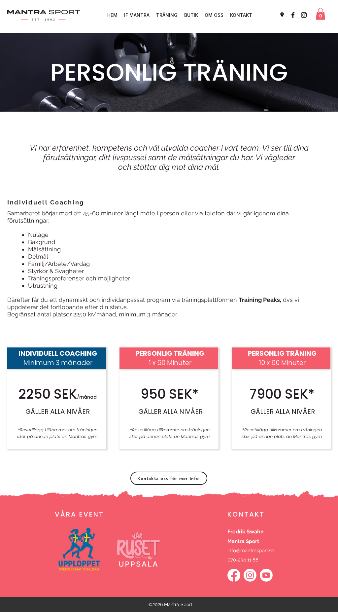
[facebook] (293, 15)
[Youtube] (266, 575)
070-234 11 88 (242, 560)
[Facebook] (233, 575)
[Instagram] (250, 575)
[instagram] (304, 15)
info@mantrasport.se (250, 551)
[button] (320, 14)
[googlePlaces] (282, 15)
